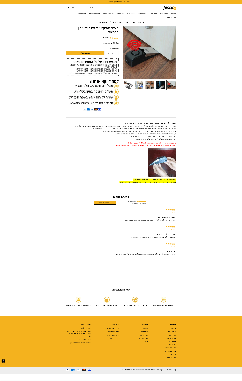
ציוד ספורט (120, 14)
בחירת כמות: (114, 49)
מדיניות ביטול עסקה (113, 335)
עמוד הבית (141, 22)
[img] (170, 210)
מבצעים (173, 14)
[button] (68, 8)
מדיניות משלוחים (113, 332)
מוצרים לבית (164, 14)
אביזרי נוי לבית (130, 22)
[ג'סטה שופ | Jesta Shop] (169, 8)
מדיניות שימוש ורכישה (112, 329)
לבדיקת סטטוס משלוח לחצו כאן (80, 343)
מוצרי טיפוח (153, 14)
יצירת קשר (144, 332)
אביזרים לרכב (82, 14)
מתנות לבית (131, 14)
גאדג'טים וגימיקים (170, 18)
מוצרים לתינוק (142, 14)
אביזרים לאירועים (94, 14)
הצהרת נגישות (143, 338)
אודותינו (145, 329)
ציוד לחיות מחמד (108, 14)
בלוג (146, 341)
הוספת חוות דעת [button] (105, 203)
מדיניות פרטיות (114, 338)
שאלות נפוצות (143, 335)
